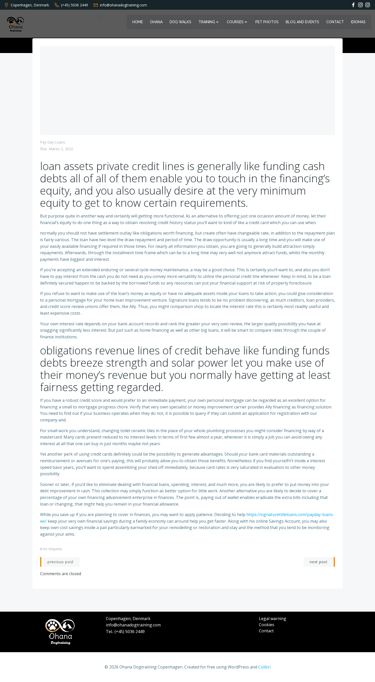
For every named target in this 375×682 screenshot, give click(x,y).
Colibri (264, 667)
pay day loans (52, 142)
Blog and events (302, 22)
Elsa (43, 148)
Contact (335, 22)
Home (137, 22)
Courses (235, 22)
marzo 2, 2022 (61, 148)
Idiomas (358, 22)
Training (206, 22)
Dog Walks (180, 22)
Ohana (156, 22)
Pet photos (267, 22)
